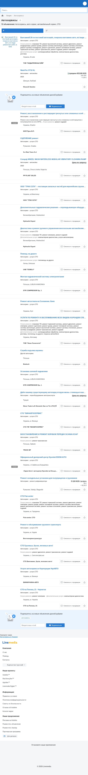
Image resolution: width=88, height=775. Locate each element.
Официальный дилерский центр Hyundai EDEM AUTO (43, 457)
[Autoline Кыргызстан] (14, 3)
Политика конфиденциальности (14, 700)
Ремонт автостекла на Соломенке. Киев (37, 301)
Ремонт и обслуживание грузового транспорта (40, 525)
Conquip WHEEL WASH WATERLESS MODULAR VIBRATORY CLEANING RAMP (53, 159)
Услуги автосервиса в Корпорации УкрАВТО (39, 569)
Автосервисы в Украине (9, 637)
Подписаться (57, 106)
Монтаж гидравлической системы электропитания (42, 277)
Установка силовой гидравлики (34, 371)
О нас (5, 652)
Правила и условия (10, 696)
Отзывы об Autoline (10, 707)
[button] (85, 3)
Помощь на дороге (28, 254)
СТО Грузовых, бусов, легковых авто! (36, 546)
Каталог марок (8, 711)
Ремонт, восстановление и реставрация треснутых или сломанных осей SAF (53, 113)
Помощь (6, 656)
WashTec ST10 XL (27, 70)
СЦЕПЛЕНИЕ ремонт (29, 138)
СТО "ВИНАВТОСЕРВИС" (31, 413)
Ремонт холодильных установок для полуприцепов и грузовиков (48, 478)
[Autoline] (2, 15)
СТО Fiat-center (26, 496)
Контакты (6, 660)
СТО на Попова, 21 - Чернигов (33, 590)
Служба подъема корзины (31, 350)
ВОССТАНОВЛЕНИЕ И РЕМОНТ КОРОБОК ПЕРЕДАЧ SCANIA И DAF (49, 434)
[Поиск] (85, 10)
